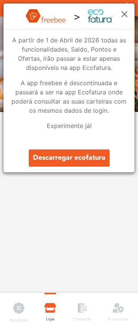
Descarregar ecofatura (69, 157)
